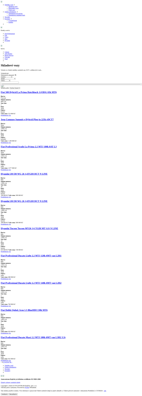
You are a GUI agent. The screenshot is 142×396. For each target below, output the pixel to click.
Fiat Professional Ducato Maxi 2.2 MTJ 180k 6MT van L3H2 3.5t (33, 337)
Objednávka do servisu (16, 13)
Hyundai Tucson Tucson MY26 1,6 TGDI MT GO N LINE (29, 228)
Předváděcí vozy (14, 8)
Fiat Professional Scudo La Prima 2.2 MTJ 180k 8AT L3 (29, 146)
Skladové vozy (13, 6)
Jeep (6, 39)
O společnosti (13, 20)
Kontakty (7, 19)
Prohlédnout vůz (6, 115)
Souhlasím (5, 394)
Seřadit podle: (5, 88)
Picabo (27, 387)
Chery (6, 37)
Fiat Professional (10, 33)
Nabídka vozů (9, 5)
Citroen (7, 52)
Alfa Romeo (8, 54)
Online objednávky (10, 12)
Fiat (6, 35)
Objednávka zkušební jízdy (17, 15)
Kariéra (11, 22)
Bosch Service (9, 55)
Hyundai (7, 40)
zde (105, 391)
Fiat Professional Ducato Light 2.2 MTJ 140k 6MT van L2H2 (31, 283)
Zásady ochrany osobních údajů (10, 382)
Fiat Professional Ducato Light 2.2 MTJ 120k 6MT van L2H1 (31, 255)
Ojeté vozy (12, 10)
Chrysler (7, 57)
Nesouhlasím (13, 394)
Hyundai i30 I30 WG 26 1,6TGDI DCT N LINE (24, 174)
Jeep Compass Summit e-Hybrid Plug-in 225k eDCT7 (27, 119)
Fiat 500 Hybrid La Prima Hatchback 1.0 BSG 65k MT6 (29, 92)
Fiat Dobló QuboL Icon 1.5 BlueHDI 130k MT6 (24, 310)
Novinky (7, 17)
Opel (6, 59)
